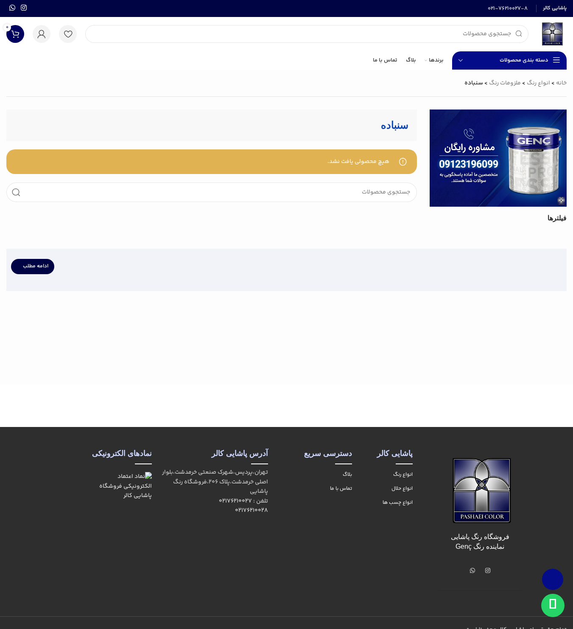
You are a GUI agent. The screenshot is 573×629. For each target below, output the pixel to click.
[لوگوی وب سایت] (552, 34)
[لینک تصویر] (480, 490)
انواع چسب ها (397, 503)
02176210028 (251, 510)
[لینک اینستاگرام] (23, 8)
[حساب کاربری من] (41, 33)
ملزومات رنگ (505, 83)
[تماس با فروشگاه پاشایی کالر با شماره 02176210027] (498, 158)
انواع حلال (401, 489)
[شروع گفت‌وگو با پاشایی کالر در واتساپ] (553, 605)
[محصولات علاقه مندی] (68, 33)
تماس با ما (341, 489)
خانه (561, 83)
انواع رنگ (538, 83)
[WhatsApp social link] (12, 8)
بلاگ (347, 475)
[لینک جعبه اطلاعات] (502, 8)
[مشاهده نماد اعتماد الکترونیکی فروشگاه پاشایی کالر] (125, 501)
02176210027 (235, 501)
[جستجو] (16, 192)
